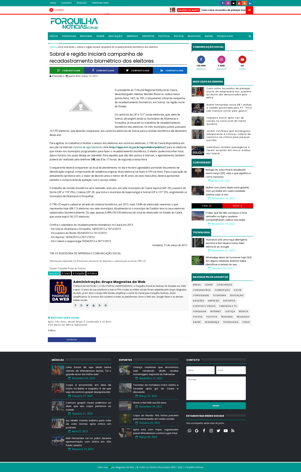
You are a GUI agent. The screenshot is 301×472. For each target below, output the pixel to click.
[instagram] (228, 3)
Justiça (230, 311)
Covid (238, 290)
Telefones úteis (100, 2)
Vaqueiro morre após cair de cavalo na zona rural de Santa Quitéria (226, 121)
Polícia (179, 36)
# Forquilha (78, 273)
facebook (72, 339)
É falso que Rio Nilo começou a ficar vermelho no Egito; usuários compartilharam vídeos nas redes (226, 216)
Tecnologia (225, 36)
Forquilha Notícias (194, 467)
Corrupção (222, 290)
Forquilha (69, 36)
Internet (215, 311)
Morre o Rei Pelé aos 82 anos (149, 402)
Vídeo (246, 322)
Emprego (132, 36)
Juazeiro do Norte (178, 10)
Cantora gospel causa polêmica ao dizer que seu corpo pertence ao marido (88, 406)
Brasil (197, 284)
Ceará (100, 36)
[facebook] (222, 3)
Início (53, 2)
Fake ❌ (207, 205)
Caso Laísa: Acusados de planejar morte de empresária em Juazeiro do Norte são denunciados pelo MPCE (228, 93)
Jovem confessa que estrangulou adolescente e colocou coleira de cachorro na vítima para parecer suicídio (228, 135)
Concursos (224, 284)
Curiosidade (201, 295)
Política (164, 36)
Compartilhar (71, 70)
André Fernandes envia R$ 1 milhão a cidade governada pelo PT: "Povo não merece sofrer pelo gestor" (229, 107)
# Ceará (66, 273)
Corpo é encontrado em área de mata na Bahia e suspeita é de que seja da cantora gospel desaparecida (88, 388)
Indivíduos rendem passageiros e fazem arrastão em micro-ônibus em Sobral (228, 150)
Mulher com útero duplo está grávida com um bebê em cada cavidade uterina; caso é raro (227, 191)
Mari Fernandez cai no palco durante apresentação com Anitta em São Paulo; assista (88, 442)
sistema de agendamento (88, 147)
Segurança (212, 322)
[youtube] (239, 3)
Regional (86, 36)
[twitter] (233, 3)
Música (243, 311)
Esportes (148, 36)
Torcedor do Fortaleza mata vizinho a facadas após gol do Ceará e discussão (155, 388)
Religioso (194, 36)
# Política (92, 273)
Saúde (209, 36)
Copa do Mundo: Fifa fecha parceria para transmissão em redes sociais (155, 417)
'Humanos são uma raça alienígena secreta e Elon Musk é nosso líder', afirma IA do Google (226, 243)
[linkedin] (250, 3)
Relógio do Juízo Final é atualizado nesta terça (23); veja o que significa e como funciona (228, 173)
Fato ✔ (238, 205)
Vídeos (54, 44)
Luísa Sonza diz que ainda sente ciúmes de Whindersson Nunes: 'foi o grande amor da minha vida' (88, 371)
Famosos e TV (228, 306)
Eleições (198, 300)
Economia (219, 295)
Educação (115, 36)
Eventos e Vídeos (204, 306)
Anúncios (82, 2)
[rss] (244, 3)
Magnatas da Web (125, 467)
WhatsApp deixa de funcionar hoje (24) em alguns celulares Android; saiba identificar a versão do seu (229, 261)
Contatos (66, 2)
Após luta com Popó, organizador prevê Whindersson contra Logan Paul (155, 431)
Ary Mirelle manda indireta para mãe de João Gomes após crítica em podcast (88, 424)
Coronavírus (202, 290)
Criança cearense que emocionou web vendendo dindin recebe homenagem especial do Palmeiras (155, 371)
